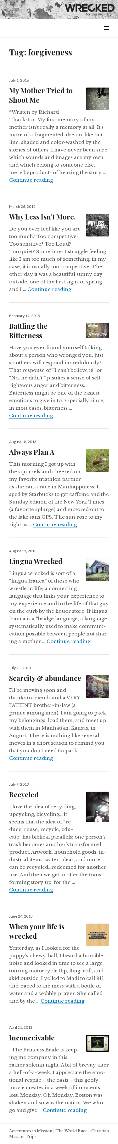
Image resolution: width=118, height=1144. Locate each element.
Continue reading (31, 180)
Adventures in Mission (30, 1131)
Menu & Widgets (106, 35)
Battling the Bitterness (28, 330)
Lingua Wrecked (35, 561)
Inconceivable (32, 1037)
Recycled (23, 794)
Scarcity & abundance (45, 678)
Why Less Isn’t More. (42, 216)
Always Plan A (31, 452)
